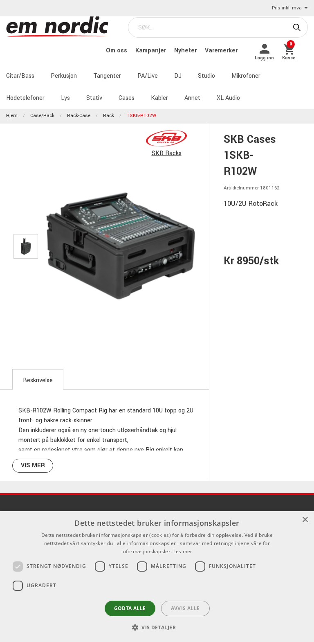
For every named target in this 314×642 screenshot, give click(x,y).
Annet (192, 98)
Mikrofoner (245, 76)
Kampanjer (151, 50)
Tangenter (107, 76)
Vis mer (33, 465)
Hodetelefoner (25, 98)
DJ (178, 76)
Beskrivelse (38, 380)
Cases (127, 98)
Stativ (94, 98)
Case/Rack (42, 115)
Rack (108, 115)
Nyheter (186, 50)
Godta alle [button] (130, 608)
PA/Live (147, 76)
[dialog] (157, 576)
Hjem (12, 115)
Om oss (117, 50)
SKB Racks (167, 153)
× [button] (305, 520)
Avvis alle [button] (185, 608)
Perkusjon (64, 76)
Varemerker (221, 50)
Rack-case (78, 115)
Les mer (183, 551)
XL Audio (228, 98)
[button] (157, 627)
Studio (206, 76)
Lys (65, 98)
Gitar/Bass (20, 76)
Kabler (159, 98)
